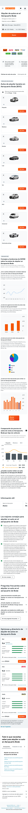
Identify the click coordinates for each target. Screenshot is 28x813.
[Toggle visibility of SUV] (11, 367)
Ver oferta (22, 111)
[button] (2, 8)
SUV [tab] (21, 443)
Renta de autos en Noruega (13, 806)
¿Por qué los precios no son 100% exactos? (11, 797)
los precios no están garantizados (14, 786)
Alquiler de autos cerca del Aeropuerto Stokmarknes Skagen (13, 769)
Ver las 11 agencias (6, 726)
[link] (14, 418)
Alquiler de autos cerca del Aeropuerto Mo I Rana (13, 766)
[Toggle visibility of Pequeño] (12, 365)
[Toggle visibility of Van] (11, 370)
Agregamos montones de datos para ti (12, 794)
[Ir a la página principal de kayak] (10, 8)
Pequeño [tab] (8, 443)
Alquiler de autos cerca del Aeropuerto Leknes (13, 758)
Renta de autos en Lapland (7, 808)
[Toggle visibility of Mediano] (12, 372)
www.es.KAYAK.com (11, 805)
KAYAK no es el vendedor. (9, 791)
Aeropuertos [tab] (6, 746)
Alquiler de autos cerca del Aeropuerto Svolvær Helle (13, 762)
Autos (18, 805)
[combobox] (9, 19)
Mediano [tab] (15, 443)
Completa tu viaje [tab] (17, 746)
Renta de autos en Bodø (20, 808)
